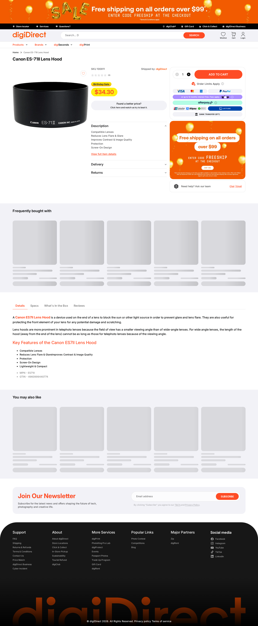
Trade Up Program (101, 560)
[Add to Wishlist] (83, 73)
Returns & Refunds (22, 547)
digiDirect (95, 621)
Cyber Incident (20, 568)
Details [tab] (20, 305)
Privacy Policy (192, 505)
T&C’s (177, 505)
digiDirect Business (22, 564)
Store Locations (60, 543)
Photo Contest (138, 538)
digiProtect (97, 547)
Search (194, 35)
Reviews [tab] (79, 305)
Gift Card (96, 564)
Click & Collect (59, 547)
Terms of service (161, 621)
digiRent (96, 568)
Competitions (137, 543)
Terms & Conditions (22, 551)
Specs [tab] (34, 305)
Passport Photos (100, 555)
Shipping (17, 543)
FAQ (15, 538)
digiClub (56, 564)
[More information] (222, 83)
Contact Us (18, 555)
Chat (232, 186)
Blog (133, 547)
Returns (97, 172)
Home (16, 52)
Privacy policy (142, 621)
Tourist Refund (59, 560)
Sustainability (58, 555)
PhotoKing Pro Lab (101, 543)
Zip (172, 538)
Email (239, 186)
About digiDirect (60, 538)
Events (95, 551)
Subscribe (227, 496)
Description (99, 126)
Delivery (97, 164)
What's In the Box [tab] (56, 305)
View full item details (103, 153)
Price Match (19, 560)
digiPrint (96, 538)
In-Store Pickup (60, 551)
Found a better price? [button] (129, 103)
